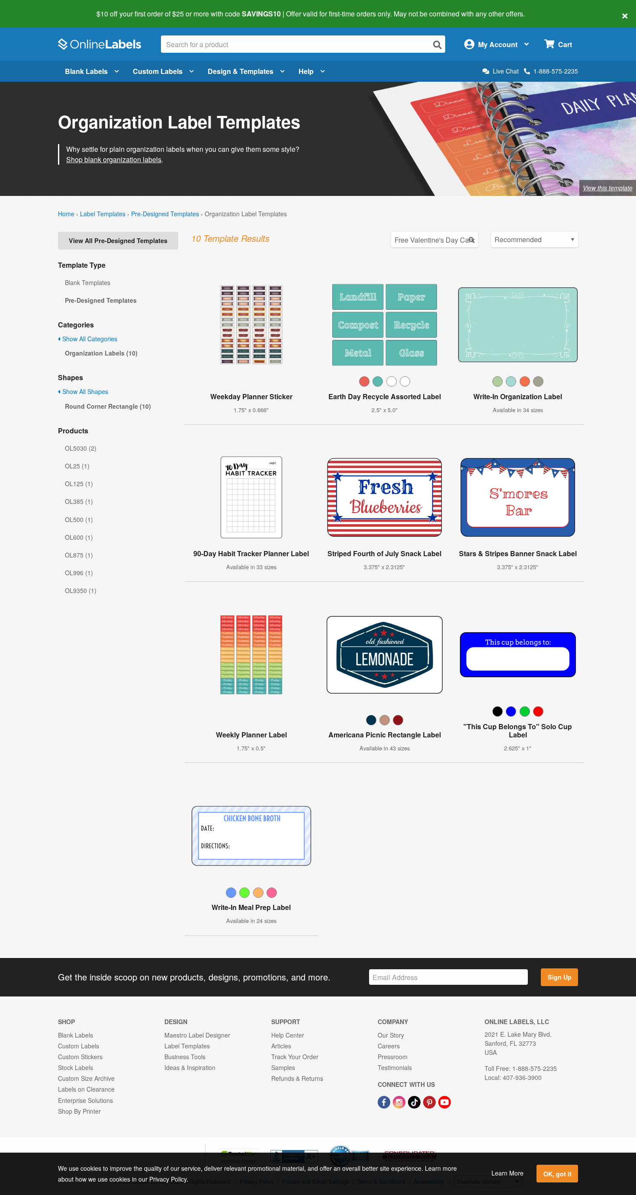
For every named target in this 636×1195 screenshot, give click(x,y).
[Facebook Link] (385, 1101)
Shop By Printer (79, 1111)
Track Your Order (294, 1056)
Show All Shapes (84, 391)
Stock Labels (75, 1067)
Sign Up (560, 977)
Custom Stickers (80, 1056)
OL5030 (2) (80, 448)
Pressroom (393, 1056)
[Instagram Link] (400, 1101)
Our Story (391, 1035)
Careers (389, 1045)
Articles (281, 1045)
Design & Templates (240, 71)
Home (66, 213)
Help (306, 71)
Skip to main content (31, 7)
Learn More (507, 1173)
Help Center (287, 1035)
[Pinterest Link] (430, 1101)
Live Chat (506, 71)
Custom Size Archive (86, 1078)
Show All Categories (89, 338)
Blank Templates (87, 282)
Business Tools (185, 1056)
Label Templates (102, 213)
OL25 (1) (77, 465)
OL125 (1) (79, 483)
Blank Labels (86, 71)
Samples (283, 1067)
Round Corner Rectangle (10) (108, 406)
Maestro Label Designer (197, 1035)
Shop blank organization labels (113, 159)
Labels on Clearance (86, 1089)
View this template (608, 187)
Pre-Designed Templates (165, 213)
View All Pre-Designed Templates (118, 240)
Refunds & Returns (297, 1078)
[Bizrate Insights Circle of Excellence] (366, 1145)
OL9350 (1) (80, 590)
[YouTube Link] (444, 1101)
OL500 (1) (79, 519)
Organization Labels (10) (101, 353)
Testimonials (395, 1067)
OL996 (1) (79, 572)
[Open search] (437, 45)
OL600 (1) (79, 537)
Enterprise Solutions (85, 1100)
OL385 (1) (79, 501)
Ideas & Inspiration (189, 1067)
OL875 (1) (79, 555)
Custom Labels (158, 71)
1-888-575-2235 (555, 71)
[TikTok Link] (415, 1101)
